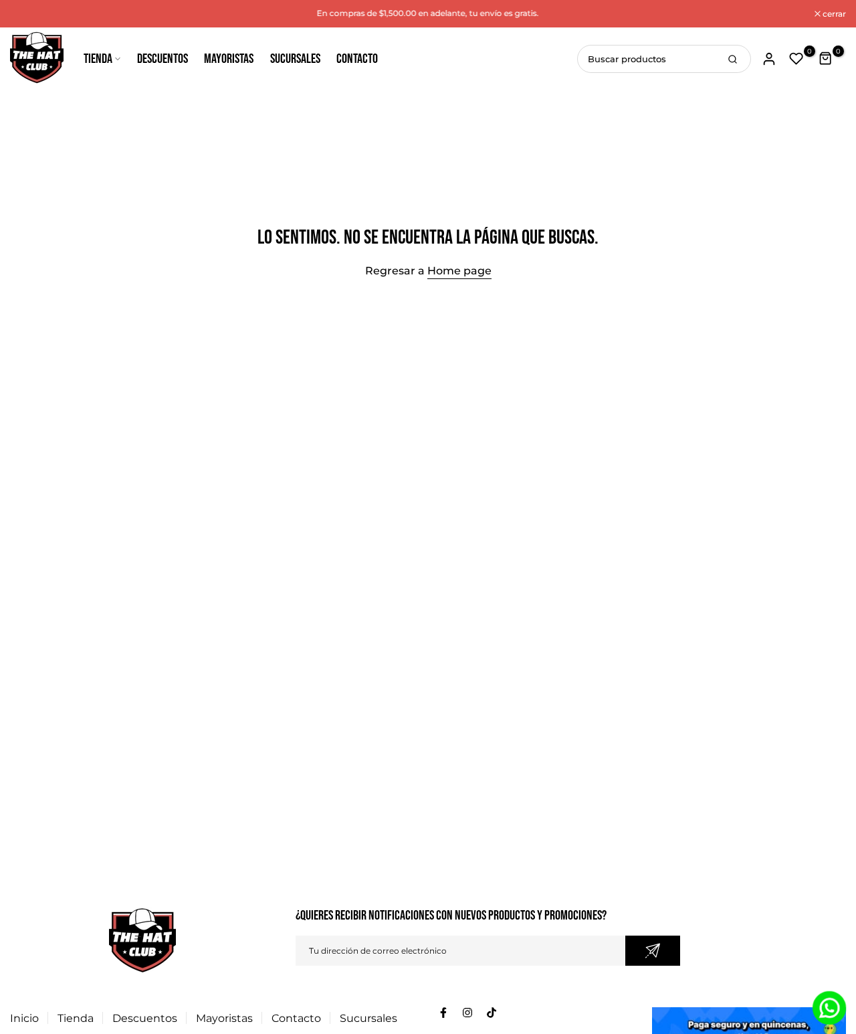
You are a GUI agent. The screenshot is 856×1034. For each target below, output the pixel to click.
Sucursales (295, 59)
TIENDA (98, 59)
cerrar (28, 14)
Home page (459, 270)
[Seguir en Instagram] (467, 1012)
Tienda (76, 1018)
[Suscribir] (652, 951)
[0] (796, 59)
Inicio (24, 1018)
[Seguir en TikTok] (491, 1012)
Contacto (357, 59)
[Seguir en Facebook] (443, 1012)
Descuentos (162, 59)
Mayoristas (228, 59)
